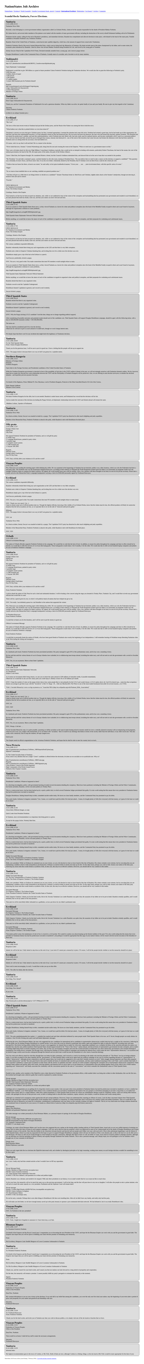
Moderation (80, 11)
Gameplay (102, 11)
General (57, 11)
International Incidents (68, 11)
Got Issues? (88, 11)
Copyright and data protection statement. (46, 1358)
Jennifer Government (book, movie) (43, 11)
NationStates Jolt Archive (22, 6)
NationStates (9, 11)
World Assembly (26, 11)
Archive (95, 11)
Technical (17, 11)
